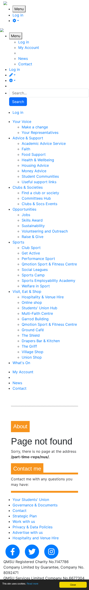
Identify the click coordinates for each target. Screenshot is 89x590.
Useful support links (39, 182)
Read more (32, 583)
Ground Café (33, 330)
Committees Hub (36, 198)
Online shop (32, 302)
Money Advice (34, 171)
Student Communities (40, 176)
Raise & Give (32, 236)
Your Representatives (40, 132)
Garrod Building (35, 319)
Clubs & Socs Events (39, 203)
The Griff (29, 346)
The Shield (31, 335)
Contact (25, 64)
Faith (26, 149)
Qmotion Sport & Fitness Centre (49, 264)
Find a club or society (40, 192)
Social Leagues (35, 269)
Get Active (31, 253)
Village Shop (32, 351)
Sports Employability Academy (48, 280)
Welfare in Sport (36, 286)
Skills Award (32, 220)
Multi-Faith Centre (37, 313)
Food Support (34, 154)
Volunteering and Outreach (45, 231)
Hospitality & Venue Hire (43, 297)
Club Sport (31, 247)
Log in (18, 15)
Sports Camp (33, 275)
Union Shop (32, 357)
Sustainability (33, 225)
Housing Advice (35, 165)
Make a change (35, 127)
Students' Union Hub (39, 308)
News (23, 58)
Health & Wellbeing (38, 160)
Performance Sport (38, 258)
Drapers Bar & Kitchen (41, 341)
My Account (28, 47)
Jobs (26, 214)
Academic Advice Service (44, 143)
